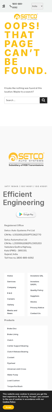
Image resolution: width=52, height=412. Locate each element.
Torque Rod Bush (15, 386)
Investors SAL (36, 276)
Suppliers (34, 296)
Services (11, 281)
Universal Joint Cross (16, 369)
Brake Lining (12, 334)
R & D (9, 293)
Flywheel (11, 363)
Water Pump (12, 375)
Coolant (10, 357)
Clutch (10, 340)
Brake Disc (12, 328)
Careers (11, 299)
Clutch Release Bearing (17, 351)
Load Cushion (13, 380)
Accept (8, 407)
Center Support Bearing (17, 346)
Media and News (12, 311)
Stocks (33, 302)
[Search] (43, 100)
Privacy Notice (37, 307)
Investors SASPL (34, 283)
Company (11, 287)
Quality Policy (36, 290)
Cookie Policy (9, 401)
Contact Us (35, 313)
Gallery (10, 304)
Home (10, 276)
